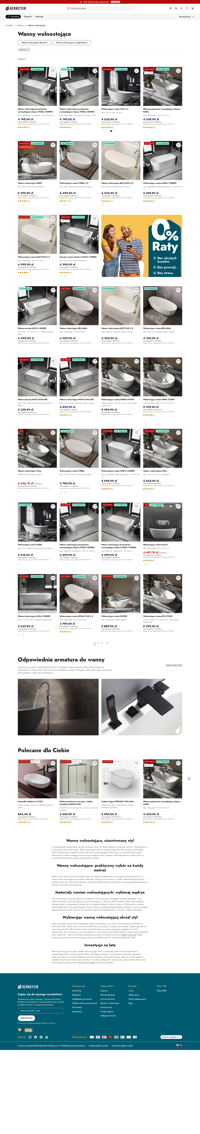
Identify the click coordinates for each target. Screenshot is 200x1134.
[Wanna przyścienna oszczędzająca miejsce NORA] (162, 86)
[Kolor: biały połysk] (102, 130)
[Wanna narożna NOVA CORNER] (37, 305)
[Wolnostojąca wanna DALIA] (162, 522)
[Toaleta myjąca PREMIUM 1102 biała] (120, 778)
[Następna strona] (107, 643)
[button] (23, 127)
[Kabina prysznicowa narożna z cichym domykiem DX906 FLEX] (79, 778)
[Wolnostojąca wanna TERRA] (79, 448)
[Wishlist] (187, 8)
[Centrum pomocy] (176, 8)
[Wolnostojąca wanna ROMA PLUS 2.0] (79, 593)
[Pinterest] (41, 1037)
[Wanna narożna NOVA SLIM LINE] (37, 376)
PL (181, 1045)
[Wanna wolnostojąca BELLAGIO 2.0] (120, 160)
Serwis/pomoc (185, 16)
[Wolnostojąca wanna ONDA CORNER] (162, 160)
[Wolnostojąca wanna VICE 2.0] (120, 86)
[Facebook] (35, 1037)
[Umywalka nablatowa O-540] (37, 778)
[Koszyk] (192, 8)
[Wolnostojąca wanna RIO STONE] (162, 593)
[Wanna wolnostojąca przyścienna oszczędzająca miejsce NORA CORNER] (37, 86)
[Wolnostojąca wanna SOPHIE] (120, 593)
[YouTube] (46, 1037)
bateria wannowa (129, 934)
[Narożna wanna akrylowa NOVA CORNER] (79, 234)
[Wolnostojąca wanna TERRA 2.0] (79, 160)
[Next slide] (189, 778)
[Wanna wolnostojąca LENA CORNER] (37, 593)
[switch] (192, 1125)
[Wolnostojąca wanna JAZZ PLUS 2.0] (37, 234)
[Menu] (196, 1109)
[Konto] (181, 8)
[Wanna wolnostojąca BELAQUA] (79, 305)
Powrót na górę (169, 1037)
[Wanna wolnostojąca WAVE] (37, 160)
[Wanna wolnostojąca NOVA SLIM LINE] (79, 376)
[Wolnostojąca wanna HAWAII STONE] (120, 376)
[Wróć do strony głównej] (16, 8)
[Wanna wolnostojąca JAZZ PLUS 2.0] (120, 305)
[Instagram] (30, 1037)
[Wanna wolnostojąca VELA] (37, 448)
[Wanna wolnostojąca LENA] (162, 448)
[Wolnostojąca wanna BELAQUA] (162, 305)
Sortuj (22, 49)
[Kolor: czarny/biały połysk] (111, 130)
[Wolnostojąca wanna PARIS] (37, 522)
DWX (118, 2)
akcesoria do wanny (86, 962)
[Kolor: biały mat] (107, 130)
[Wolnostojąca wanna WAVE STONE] (162, 376)
